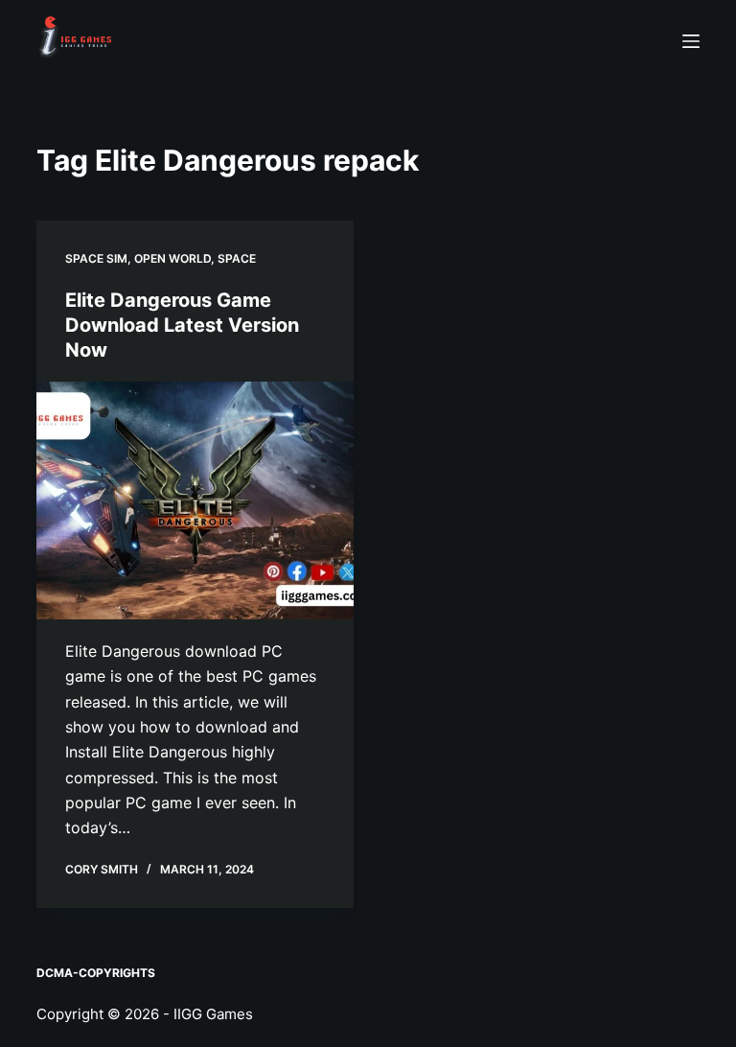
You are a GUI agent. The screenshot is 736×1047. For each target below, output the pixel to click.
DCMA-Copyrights (95, 973)
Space (237, 258)
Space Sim (96, 258)
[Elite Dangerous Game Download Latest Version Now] (195, 500)
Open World (172, 258)
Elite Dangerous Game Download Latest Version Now (182, 325)
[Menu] (691, 41)
